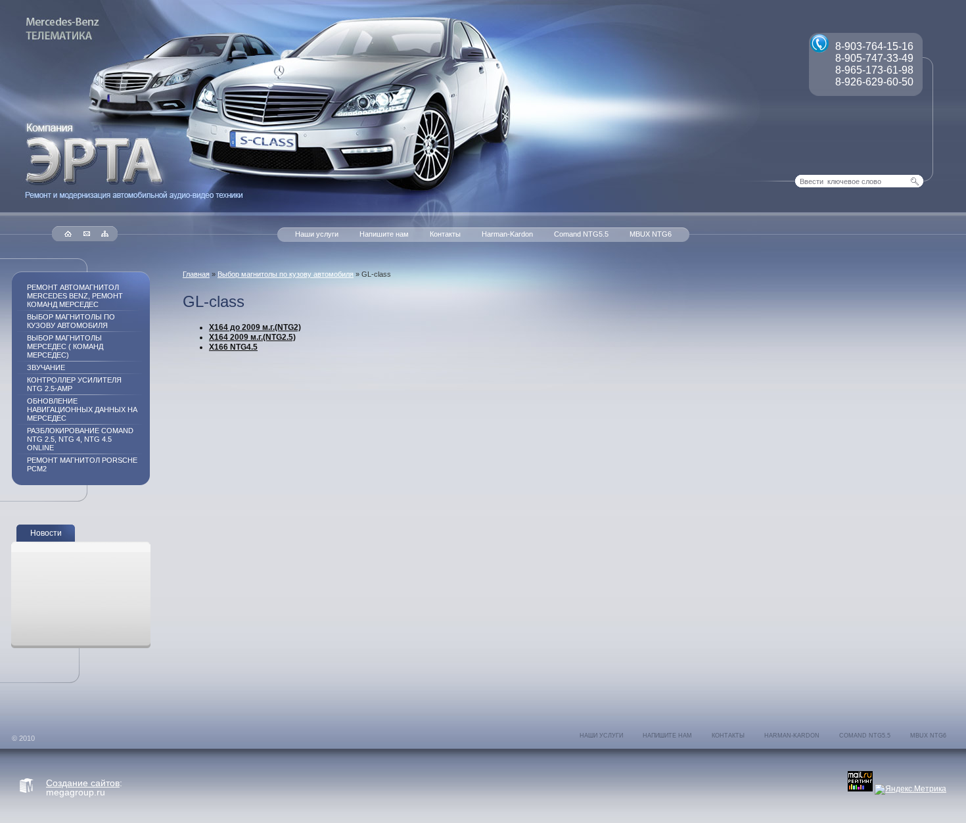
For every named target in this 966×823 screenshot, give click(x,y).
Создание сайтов (83, 783)
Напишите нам (384, 234)
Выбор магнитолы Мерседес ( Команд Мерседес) (65, 346)
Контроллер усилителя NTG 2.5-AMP (74, 384)
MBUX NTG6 (651, 234)
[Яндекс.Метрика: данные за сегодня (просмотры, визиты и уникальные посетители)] (910, 789)
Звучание (46, 367)
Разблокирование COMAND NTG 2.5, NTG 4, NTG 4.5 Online (80, 439)
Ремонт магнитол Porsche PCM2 (82, 464)
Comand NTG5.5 (581, 234)
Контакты (445, 234)
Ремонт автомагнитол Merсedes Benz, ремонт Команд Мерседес (75, 295)
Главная (196, 274)
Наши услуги (316, 234)
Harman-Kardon (507, 234)
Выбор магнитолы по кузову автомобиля (286, 274)
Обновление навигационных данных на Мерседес (82, 409)
